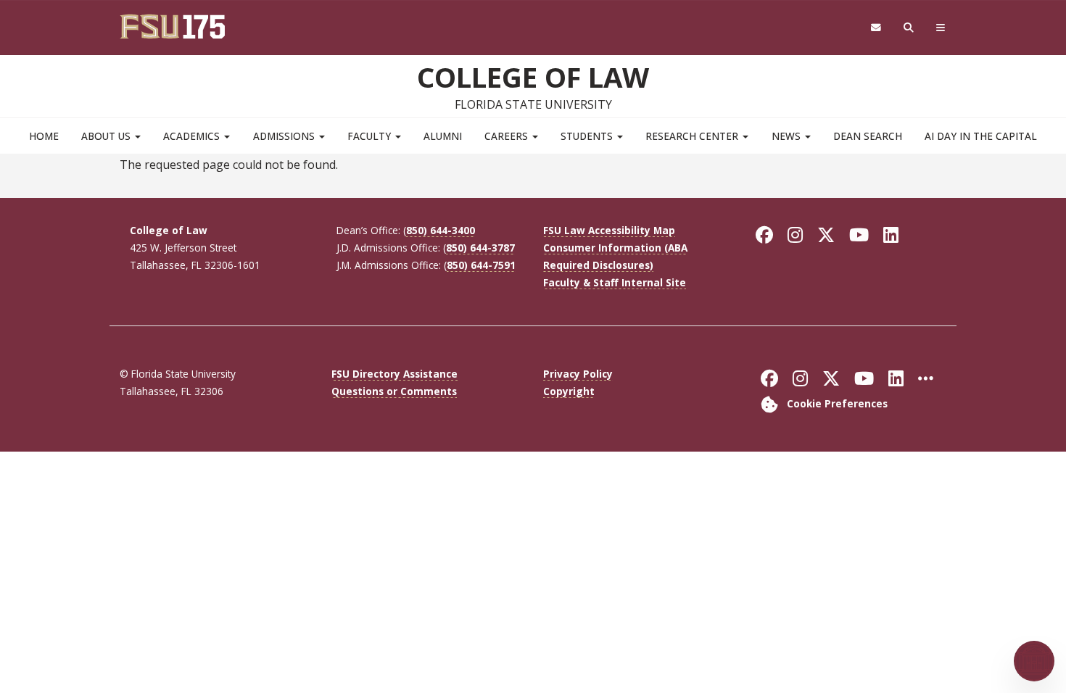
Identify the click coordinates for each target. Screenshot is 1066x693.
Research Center (693, 136)
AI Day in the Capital (981, 136)
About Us (107, 136)
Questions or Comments (394, 391)
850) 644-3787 (480, 247)
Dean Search (867, 136)
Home (44, 136)
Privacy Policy (578, 374)
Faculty (370, 136)
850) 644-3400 (440, 230)
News (787, 136)
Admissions (285, 136)
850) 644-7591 (481, 265)
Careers (507, 136)
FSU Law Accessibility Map (609, 230)
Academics (193, 136)
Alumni (442, 136)
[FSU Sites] (941, 28)
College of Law (533, 77)
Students (588, 136)
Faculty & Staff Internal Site (614, 282)
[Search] (909, 28)
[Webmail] (876, 28)
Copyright (569, 391)
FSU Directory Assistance (394, 374)
